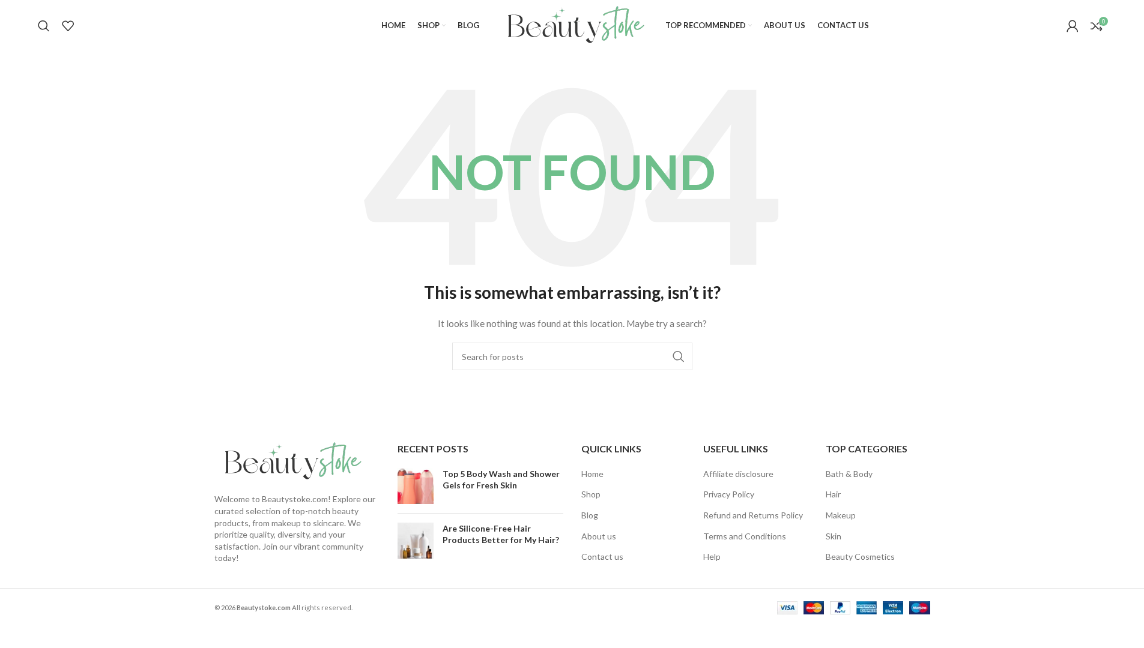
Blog (589, 515)
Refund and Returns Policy (753, 515)
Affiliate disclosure (738, 474)
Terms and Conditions (744, 536)
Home (592, 474)
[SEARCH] (678, 356)
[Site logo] (572, 24)
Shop (591, 494)
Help (712, 556)
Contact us (602, 556)
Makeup (841, 515)
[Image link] (289, 460)
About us (598, 536)
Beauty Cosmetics (860, 556)
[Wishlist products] (68, 26)
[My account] (1073, 26)
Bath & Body (849, 474)
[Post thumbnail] (416, 486)
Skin (833, 536)
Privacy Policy (728, 494)
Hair (833, 494)
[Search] (44, 26)
